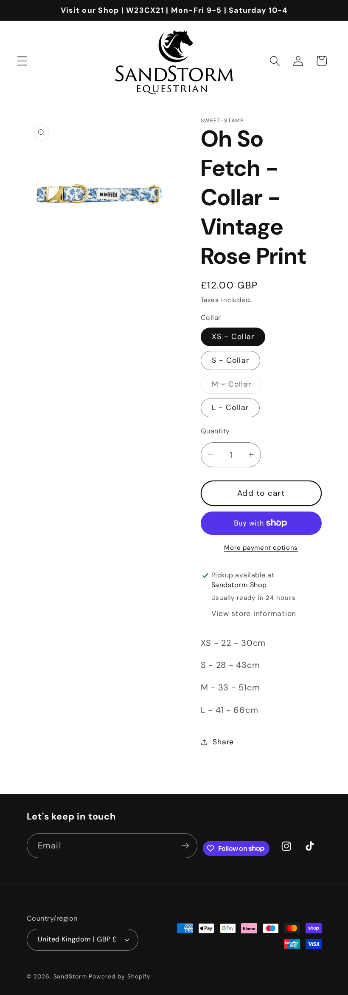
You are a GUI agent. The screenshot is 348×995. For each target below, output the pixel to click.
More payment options (261, 547)
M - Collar (237, 386)
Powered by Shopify (120, 976)
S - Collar (231, 360)
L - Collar (230, 407)
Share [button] (223, 741)
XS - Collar (233, 336)
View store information (254, 613)
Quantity (215, 431)
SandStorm (70, 976)
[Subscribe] (185, 845)
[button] (22, 61)
